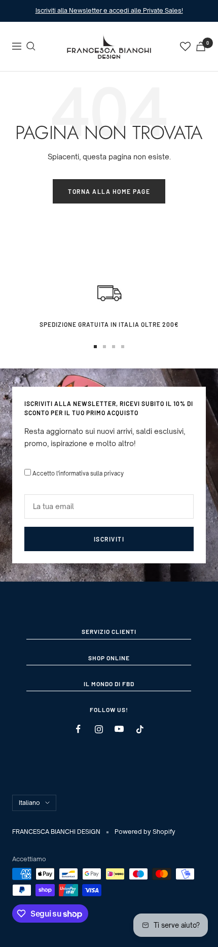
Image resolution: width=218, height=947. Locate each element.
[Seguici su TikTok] (140, 729)
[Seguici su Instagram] (98, 729)
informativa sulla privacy (91, 473)
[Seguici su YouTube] (119, 729)
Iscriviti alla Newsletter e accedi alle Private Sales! (109, 10)
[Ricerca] (30, 46)
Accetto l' (78, 473)
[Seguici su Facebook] (78, 729)
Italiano (29, 802)
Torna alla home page (109, 191)
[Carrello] (201, 46)
